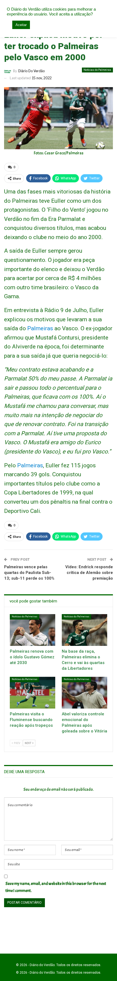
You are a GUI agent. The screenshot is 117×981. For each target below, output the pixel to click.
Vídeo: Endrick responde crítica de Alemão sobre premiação (89, 572)
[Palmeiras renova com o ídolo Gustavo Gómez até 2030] (32, 630)
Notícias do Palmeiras (97, 69)
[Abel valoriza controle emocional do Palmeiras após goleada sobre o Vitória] (84, 693)
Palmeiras (30, 465)
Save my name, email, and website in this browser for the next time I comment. (55, 887)
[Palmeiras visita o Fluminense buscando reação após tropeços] (32, 693)
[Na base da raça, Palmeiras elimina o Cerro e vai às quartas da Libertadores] (84, 630)
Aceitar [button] (21, 25)
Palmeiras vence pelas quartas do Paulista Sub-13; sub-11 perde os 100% (29, 572)
